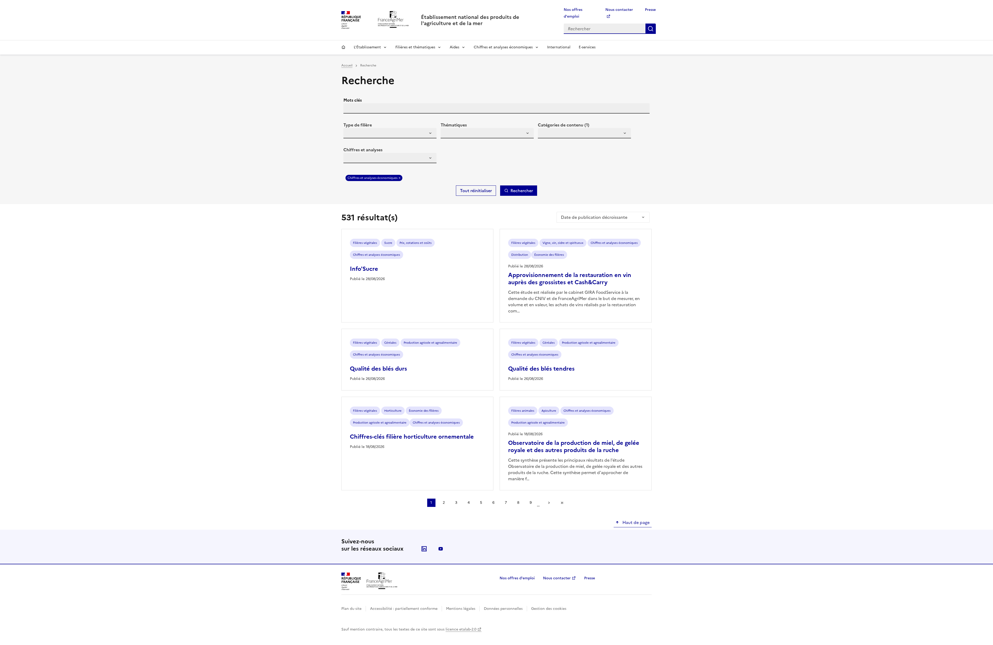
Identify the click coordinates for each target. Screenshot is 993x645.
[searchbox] (350, 134)
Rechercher (650, 29)
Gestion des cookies (548, 608)
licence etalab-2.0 (461, 629)
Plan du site (351, 608)
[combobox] (390, 133)
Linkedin (424, 549)
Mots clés (352, 100)
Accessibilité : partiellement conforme (404, 608)
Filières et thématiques (415, 47)
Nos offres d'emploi (517, 578)
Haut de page (635, 522)
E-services (587, 47)
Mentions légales (460, 608)
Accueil (343, 47)
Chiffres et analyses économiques (503, 47)
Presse (650, 9)
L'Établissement (367, 47)
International (558, 47)
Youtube (440, 549)
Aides (454, 47)
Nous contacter (557, 578)
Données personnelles (503, 608)
